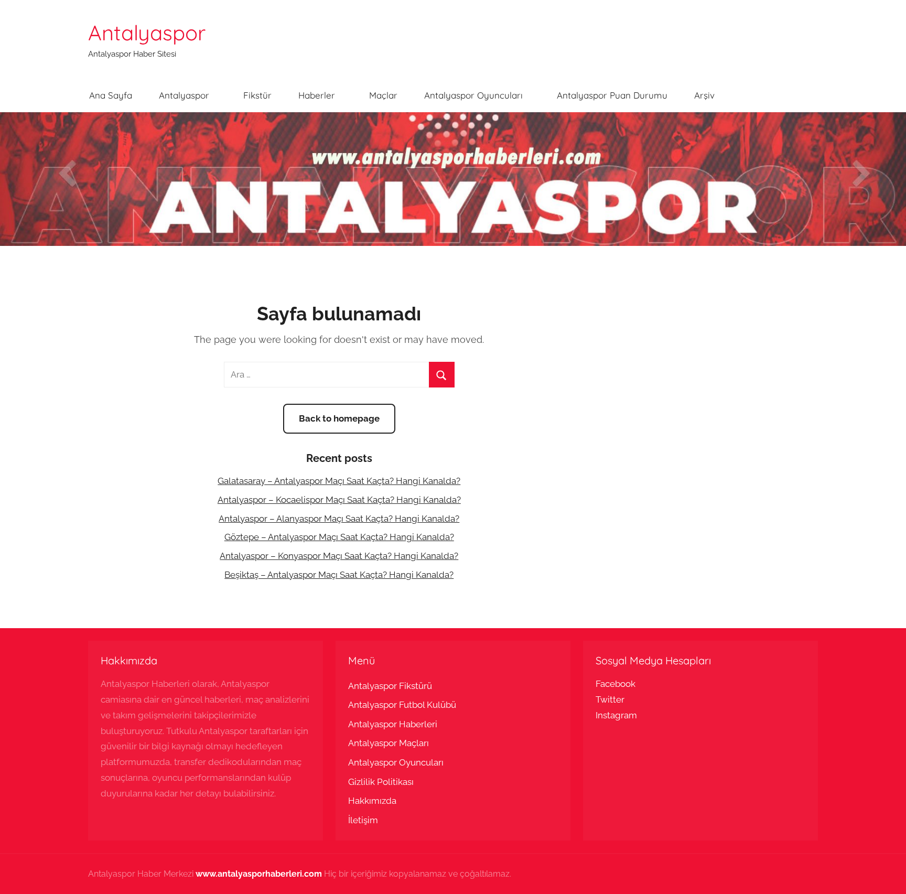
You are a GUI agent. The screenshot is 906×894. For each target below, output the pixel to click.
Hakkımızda (372, 800)
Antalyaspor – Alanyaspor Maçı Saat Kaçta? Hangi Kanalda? (339, 518)
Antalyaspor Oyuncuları (473, 95)
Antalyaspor (147, 32)
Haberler (316, 95)
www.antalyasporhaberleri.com (259, 874)
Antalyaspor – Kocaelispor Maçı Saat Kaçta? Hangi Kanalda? (339, 499)
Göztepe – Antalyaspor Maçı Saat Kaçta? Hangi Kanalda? (339, 537)
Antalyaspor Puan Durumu (612, 95)
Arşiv (704, 95)
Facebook (615, 683)
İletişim (363, 820)
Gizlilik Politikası (381, 782)
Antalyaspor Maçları (388, 743)
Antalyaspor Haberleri (392, 724)
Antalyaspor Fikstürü (390, 686)
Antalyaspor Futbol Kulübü (402, 704)
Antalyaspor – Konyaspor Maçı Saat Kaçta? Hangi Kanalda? (339, 556)
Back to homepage (339, 418)
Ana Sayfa (110, 95)
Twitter (610, 699)
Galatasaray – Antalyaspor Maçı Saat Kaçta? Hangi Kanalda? (339, 481)
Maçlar (383, 95)
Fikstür (257, 95)
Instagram (616, 715)
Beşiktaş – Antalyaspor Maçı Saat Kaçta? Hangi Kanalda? (339, 574)
